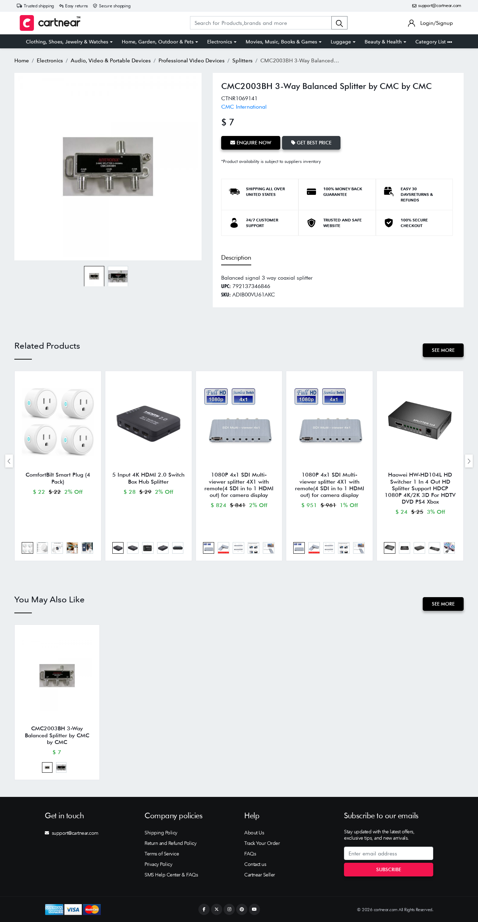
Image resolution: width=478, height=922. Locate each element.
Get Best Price (313, 142)
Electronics (219, 42)
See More (443, 350)
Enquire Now (253, 142)
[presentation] (9, 461)
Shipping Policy (161, 832)
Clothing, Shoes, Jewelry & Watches (67, 42)
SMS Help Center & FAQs (171, 875)
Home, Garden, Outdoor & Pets (158, 42)
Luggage (341, 42)
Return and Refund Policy (170, 843)
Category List (431, 42)
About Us (254, 832)
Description (236, 257)
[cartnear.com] (50, 23)
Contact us (255, 864)
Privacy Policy (158, 864)
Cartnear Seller (259, 875)
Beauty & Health (383, 42)
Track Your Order (262, 843)
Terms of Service (162, 854)
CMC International (244, 106)
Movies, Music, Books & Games (281, 42)
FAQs (250, 854)
